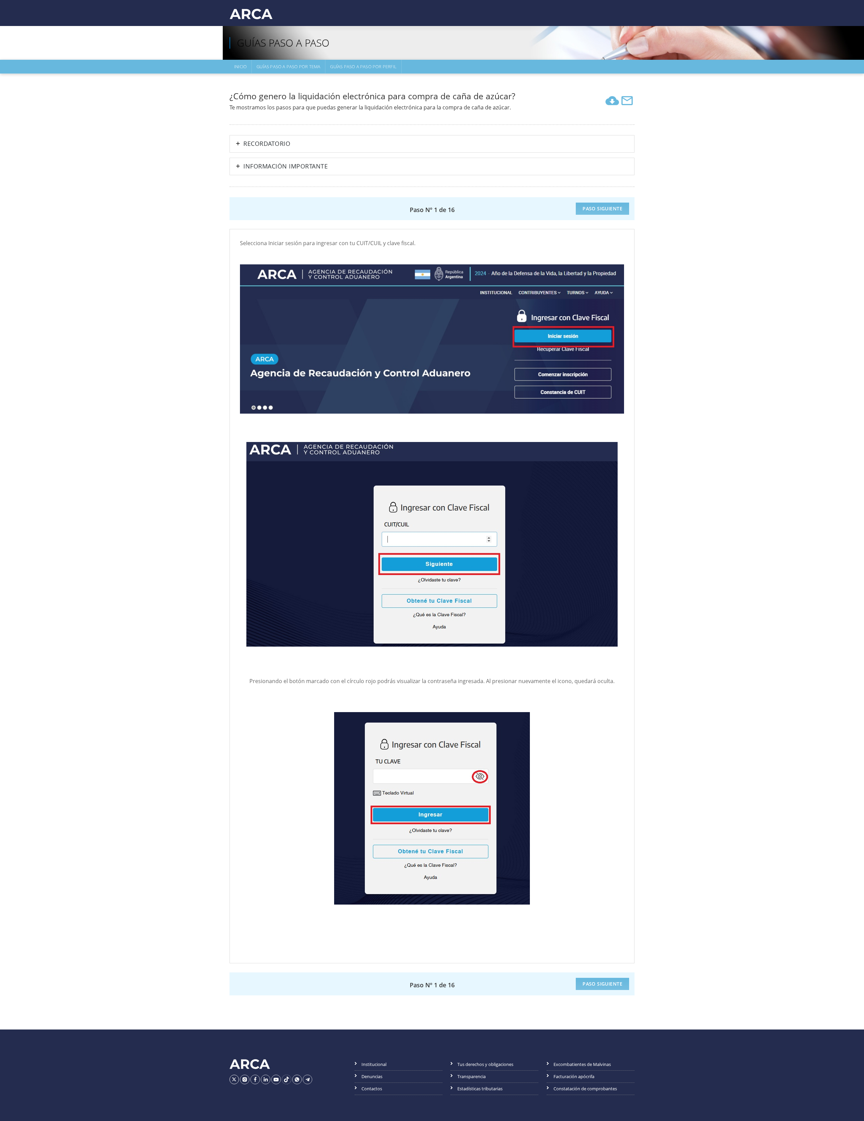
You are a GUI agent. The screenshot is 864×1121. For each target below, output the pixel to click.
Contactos (371, 1089)
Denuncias (371, 1076)
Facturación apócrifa (574, 1076)
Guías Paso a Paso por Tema (288, 66)
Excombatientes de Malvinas (582, 1064)
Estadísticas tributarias (480, 1089)
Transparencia (471, 1076)
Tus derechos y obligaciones (485, 1064)
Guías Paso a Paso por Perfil (363, 66)
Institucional (373, 1064)
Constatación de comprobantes (585, 1089)
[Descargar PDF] (612, 100)
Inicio (240, 66)
